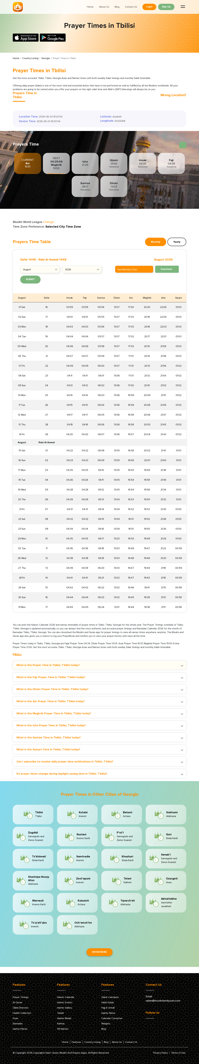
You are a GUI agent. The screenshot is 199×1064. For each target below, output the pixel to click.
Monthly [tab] (155, 242)
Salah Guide (107, 1002)
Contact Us (131, 7)
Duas (15, 1018)
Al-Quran (17, 1002)
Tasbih (60, 1013)
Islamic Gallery (64, 1008)
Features (76, 1042)
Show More (99, 952)
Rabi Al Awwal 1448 (53, 259)
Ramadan (18, 1023)
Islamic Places (20, 1029)
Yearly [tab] (176, 242)
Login (149, 7)
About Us (104, 7)
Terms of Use (178, 1053)
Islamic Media (64, 1018)
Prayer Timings (21, 997)
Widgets (105, 1023)
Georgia (45, 58)
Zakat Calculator (110, 997)
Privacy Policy (160, 1053)
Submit (30, 279)
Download (166, 269)
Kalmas (61, 1023)
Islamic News (108, 1013)
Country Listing (30, 58)
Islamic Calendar (65, 997)
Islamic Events (64, 1002)
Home (90, 7)
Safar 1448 (28, 259)
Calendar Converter (111, 1018)
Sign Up (166, 7)
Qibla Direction (20, 1008)
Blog (117, 7)
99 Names (62, 1029)
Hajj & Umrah (108, 1008)
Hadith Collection (22, 1013)
